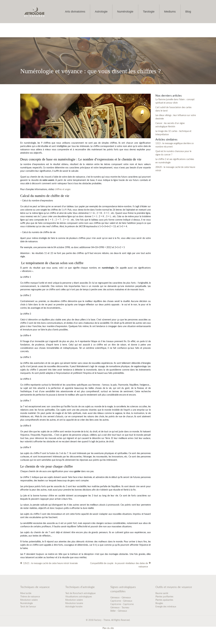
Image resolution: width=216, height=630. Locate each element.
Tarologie (148, 11)
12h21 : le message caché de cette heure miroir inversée (50, 563)
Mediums (170, 11)
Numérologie (125, 11)
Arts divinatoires (75, 11)
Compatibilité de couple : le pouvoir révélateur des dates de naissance (119, 565)
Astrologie (101, 11)
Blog (188, 11)
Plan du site (108, 628)
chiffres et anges (63, 189)
